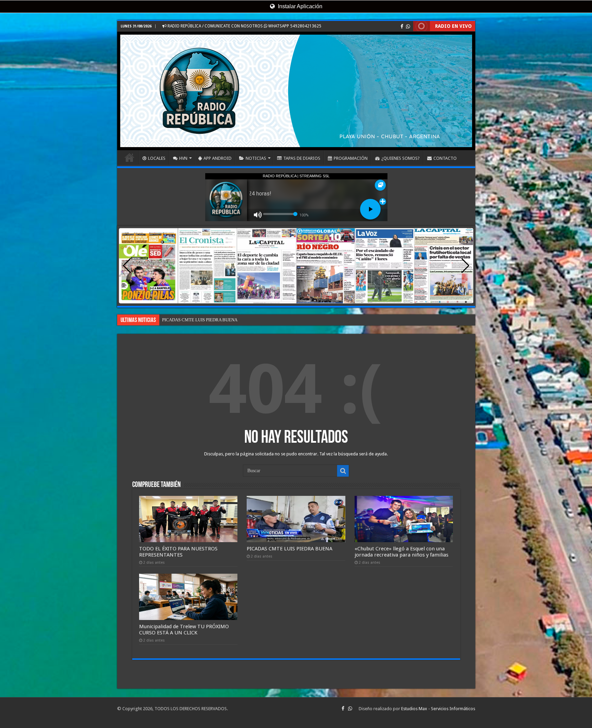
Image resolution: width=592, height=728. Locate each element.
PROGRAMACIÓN (351, 158)
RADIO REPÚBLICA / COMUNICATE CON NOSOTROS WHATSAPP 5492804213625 (243, 26)
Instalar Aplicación (299, 6)
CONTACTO (445, 158)
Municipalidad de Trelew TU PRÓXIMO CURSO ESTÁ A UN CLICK (184, 629)
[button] (465, 265)
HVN (183, 158)
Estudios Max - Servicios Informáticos (438, 708)
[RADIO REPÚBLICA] (296, 91)
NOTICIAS (256, 158)
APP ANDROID (218, 158)
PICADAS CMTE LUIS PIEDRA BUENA (289, 549)
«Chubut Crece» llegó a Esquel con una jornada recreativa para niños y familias (235, 319)
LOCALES (156, 158)
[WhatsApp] (408, 26)
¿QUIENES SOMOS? (400, 158)
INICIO (129, 157)
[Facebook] (402, 26)
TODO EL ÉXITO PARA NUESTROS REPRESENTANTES (178, 552)
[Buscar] (343, 471)
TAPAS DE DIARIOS (301, 158)
